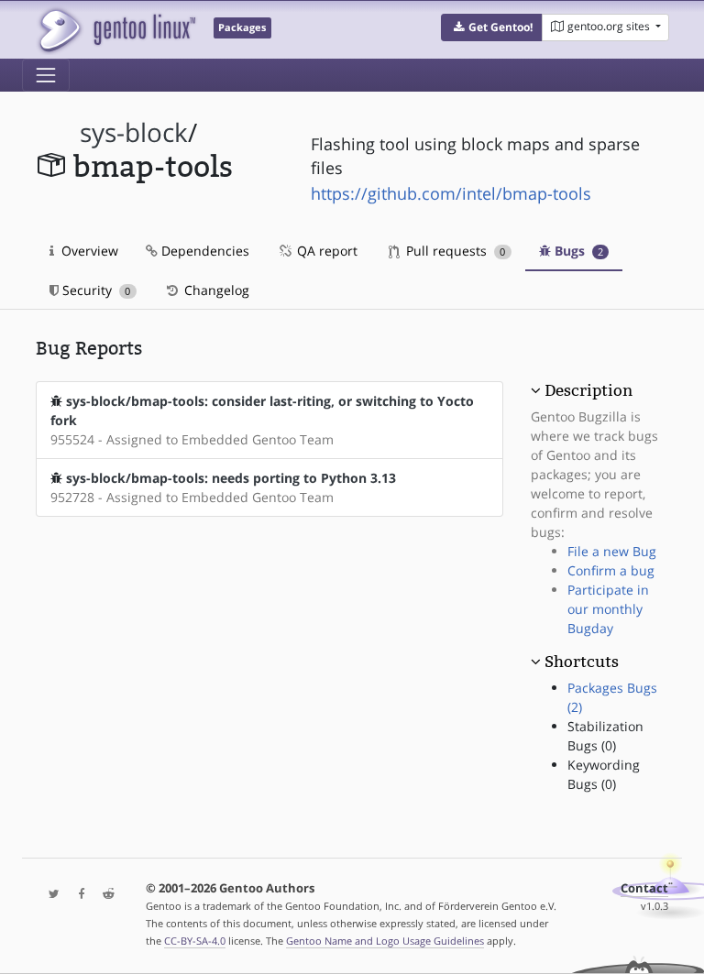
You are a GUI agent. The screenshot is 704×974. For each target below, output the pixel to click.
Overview (88, 250)
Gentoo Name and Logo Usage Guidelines (385, 940)
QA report (325, 250)
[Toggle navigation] (46, 75)
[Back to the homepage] (116, 30)
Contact (644, 888)
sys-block (134, 132)
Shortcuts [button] (581, 661)
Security (94, 290)
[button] (492, 27)
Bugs (577, 250)
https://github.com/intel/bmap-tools (451, 193)
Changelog (215, 290)
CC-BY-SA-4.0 (195, 940)
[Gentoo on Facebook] (77, 895)
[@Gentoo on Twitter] (49, 895)
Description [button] (588, 390)
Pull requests (453, 250)
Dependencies (203, 250)
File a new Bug (611, 551)
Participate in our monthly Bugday (608, 609)
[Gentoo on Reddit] (103, 895)
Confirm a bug (610, 570)
